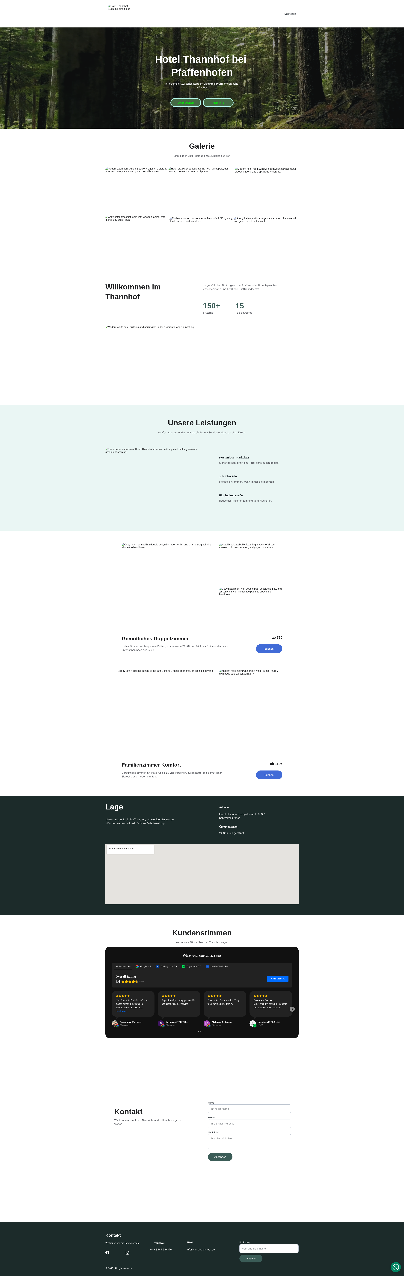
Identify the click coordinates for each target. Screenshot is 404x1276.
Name (211, 1102)
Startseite (290, 13)
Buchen (269, 648)
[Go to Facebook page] (107, 1253)
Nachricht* (213, 1132)
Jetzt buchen (186, 102)
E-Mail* (211, 1117)
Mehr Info (218, 102)
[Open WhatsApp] (396, 1267)
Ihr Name (244, 1242)
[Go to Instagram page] (127, 1253)
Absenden (220, 1156)
